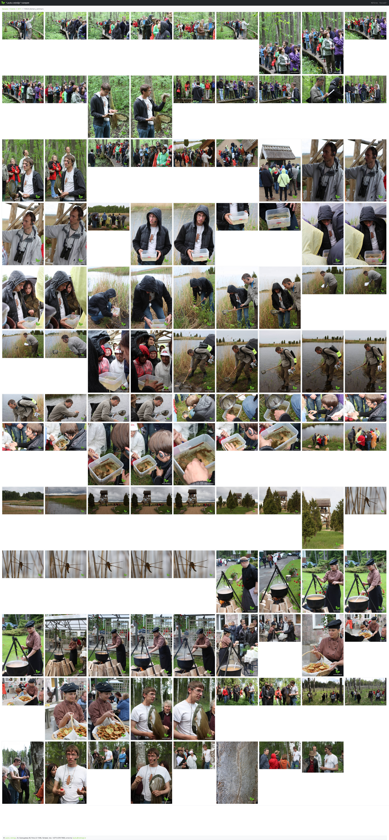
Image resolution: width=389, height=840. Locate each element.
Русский (382, 3)
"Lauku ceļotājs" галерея (17, 2)
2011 (19, 9)
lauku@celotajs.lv (79, 838)
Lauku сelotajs (10, 838)
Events (12, 9)
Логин (375, 3)
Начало (5, 9)
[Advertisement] (194, 820)
